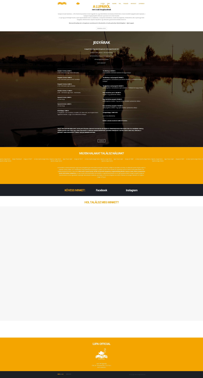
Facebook (101, 190)
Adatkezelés (68, 374)
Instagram (131, 190)
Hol (120, 3)
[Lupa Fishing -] (69, 3)
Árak (108, 3)
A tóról (103, 3)
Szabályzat (101, 141)
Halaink (114, 3)
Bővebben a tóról (101, 28)
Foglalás (125, 3)
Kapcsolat (133, 3)
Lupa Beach (141, 3)
